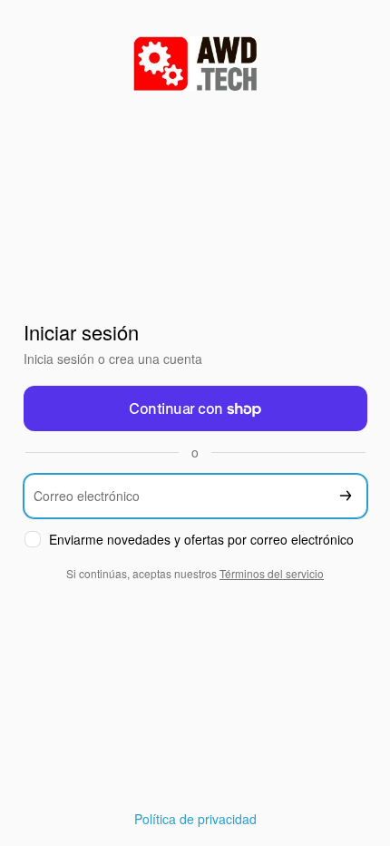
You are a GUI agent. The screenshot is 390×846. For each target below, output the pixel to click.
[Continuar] (345, 496)
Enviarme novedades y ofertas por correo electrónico (201, 539)
